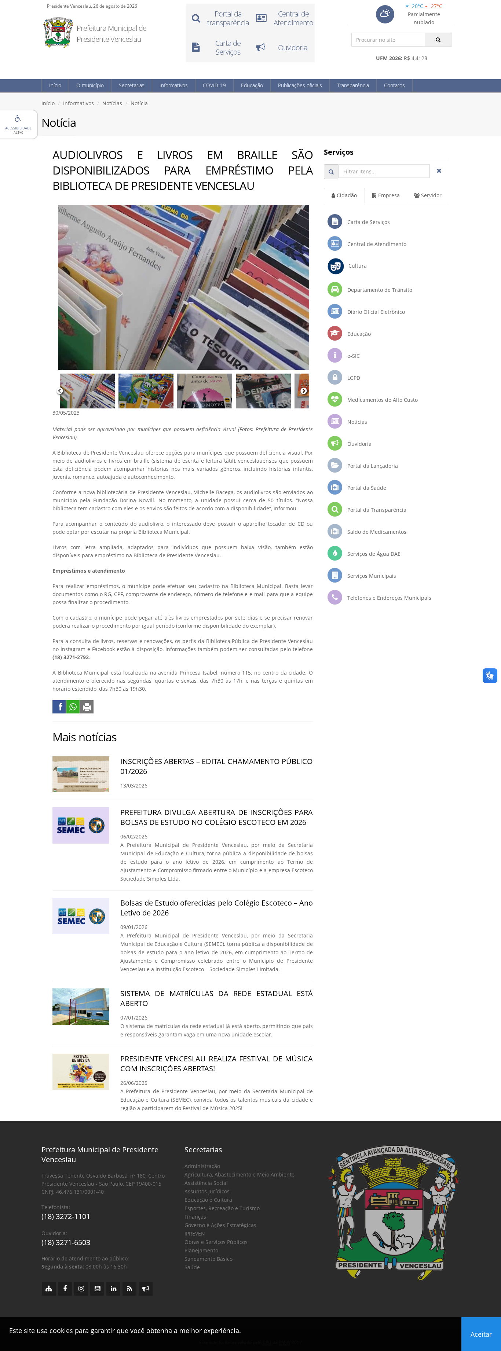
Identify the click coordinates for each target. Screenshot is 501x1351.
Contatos (394, 85)
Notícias (112, 103)
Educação (252, 85)
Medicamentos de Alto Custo (382, 399)
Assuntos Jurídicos (207, 1191)
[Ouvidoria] (146, 1289)
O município (90, 85)
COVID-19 (214, 85)
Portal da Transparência (376, 509)
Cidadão (346, 195)
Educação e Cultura (208, 1199)
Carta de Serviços (368, 222)
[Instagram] (81, 1289)
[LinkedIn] (113, 1289)
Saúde (192, 1267)
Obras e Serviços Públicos (216, 1241)
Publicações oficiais (300, 85)
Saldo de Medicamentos (376, 531)
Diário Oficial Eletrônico (375, 311)
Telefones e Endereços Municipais (388, 597)
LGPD (353, 377)
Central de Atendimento (376, 244)
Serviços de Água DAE (373, 553)
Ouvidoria (359, 443)
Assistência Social (206, 1182)
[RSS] (129, 1289)
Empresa (388, 195)
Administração (202, 1166)
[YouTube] (97, 1289)
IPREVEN (194, 1233)
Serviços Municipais (371, 575)
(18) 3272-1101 (65, 1216)
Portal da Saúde (366, 487)
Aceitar (481, 1334)
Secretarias (132, 85)
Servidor (431, 195)
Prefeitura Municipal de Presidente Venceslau (111, 33)
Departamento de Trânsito (379, 289)
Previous (59, 391)
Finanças (195, 1216)
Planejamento (201, 1250)
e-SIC (353, 355)
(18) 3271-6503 (65, 1242)
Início (55, 85)
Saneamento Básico (208, 1258)
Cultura (355, 265)
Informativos (174, 85)
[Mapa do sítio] (49, 1289)
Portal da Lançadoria (372, 465)
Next (303, 391)
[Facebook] (65, 1289)
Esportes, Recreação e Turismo (222, 1208)
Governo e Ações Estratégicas (220, 1225)
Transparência (353, 85)
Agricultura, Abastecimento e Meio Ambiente (239, 1174)
